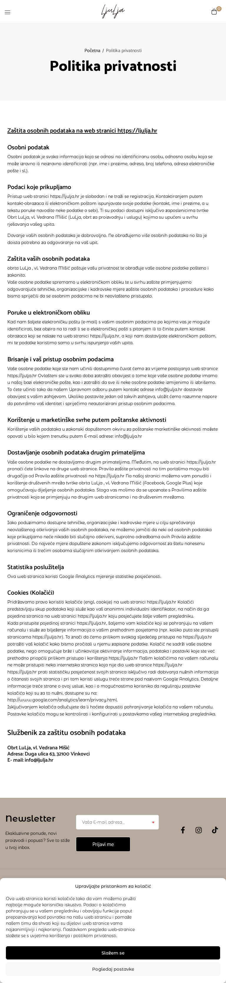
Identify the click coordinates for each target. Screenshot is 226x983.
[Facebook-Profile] (183, 830)
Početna (92, 51)
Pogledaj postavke (113, 969)
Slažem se (113, 953)
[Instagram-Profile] (198, 830)
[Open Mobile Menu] (7, 12)
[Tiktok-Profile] (215, 830)
